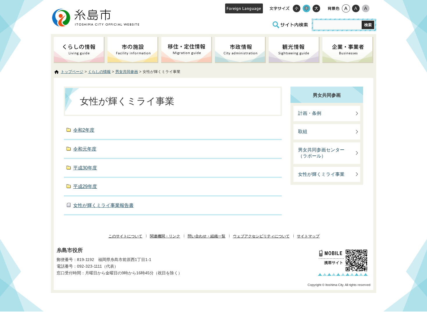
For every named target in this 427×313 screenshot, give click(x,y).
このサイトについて (125, 236)
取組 (302, 131)
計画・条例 (309, 113)
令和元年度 (84, 148)
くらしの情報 (99, 71)
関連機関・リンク (165, 236)
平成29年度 (85, 186)
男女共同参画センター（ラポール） (321, 152)
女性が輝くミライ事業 (321, 174)
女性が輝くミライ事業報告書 (103, 205)
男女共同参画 (126, 71)
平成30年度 (85, 167)
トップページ (72, 71)
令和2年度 (83, 130)
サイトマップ (308, 236)
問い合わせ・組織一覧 (206, 236)
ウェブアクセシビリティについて (261, 236)
